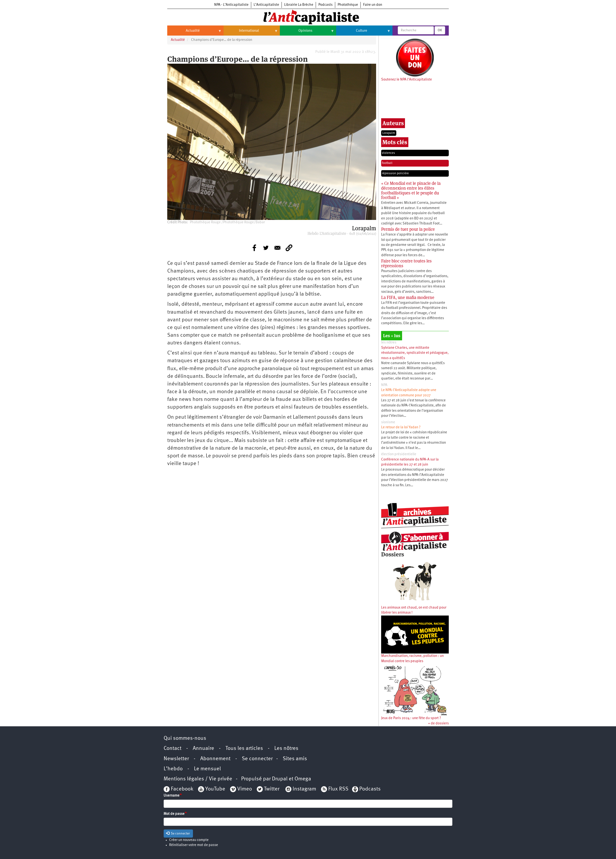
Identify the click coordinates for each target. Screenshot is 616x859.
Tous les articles (244, 748)
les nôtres (388, 342)
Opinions (296, 32)
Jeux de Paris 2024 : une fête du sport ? (411, 718)
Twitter (271, 789)
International (241, 32)
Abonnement (215, 759)
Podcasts (325, 5)
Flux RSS (338, 789)
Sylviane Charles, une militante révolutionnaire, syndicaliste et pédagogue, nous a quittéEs (415, 353)
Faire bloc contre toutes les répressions (406, 263)
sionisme (388, 422)
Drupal (280, 779)
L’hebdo (173, 769)
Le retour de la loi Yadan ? (401, 427)
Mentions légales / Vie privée (198, 779)
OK (440, 30)
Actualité (183, 32)
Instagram (304, 789)
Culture (351, 32)
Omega (303, 779)
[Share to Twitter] (266, 248)
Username (172, 795)
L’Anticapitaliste (266, 5)
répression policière (395, 173)
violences (388, 153)
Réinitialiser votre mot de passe (193, 845)
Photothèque (348, 5)
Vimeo (244, 789)
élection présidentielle (398, 454)
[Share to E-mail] (277, 248)
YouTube (214, 789)
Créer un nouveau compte (189, 840)
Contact (172, 748)
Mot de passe (174, 814)
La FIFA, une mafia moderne (407, 297)
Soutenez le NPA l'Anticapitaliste (406, 79)
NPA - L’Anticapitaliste (231, 5)
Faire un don (372, 5)
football (387, 163)
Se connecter (257, 759)
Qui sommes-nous (185, 738)
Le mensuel (207, 769)
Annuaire (203, 748)
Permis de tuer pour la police (408, 229)
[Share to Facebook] (254, 248)
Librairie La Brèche (298, 5)
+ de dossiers (438, 723)
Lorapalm (388, 133)
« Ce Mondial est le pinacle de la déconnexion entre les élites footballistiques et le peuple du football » (411, 190)
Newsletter (176, 759)
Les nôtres (286, 748)
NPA (384, 385)
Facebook (181, 789)
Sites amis (295, 759)
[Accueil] (308, 17)
